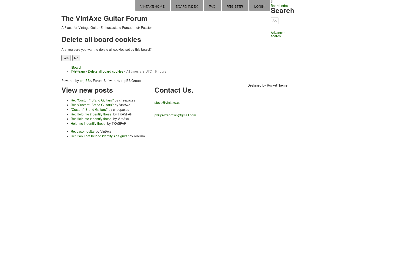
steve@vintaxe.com (168, 102)
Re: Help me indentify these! (91, 114)
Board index (279, 5)
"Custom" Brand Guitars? (89, 109)
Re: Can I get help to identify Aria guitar (100, 136)
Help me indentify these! (88, 123)
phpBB (85, 80)
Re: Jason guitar (83, 131)
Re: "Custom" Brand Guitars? (92, 100)
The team (78, 71)
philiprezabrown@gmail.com (175, 115)
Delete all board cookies (105, 71)
